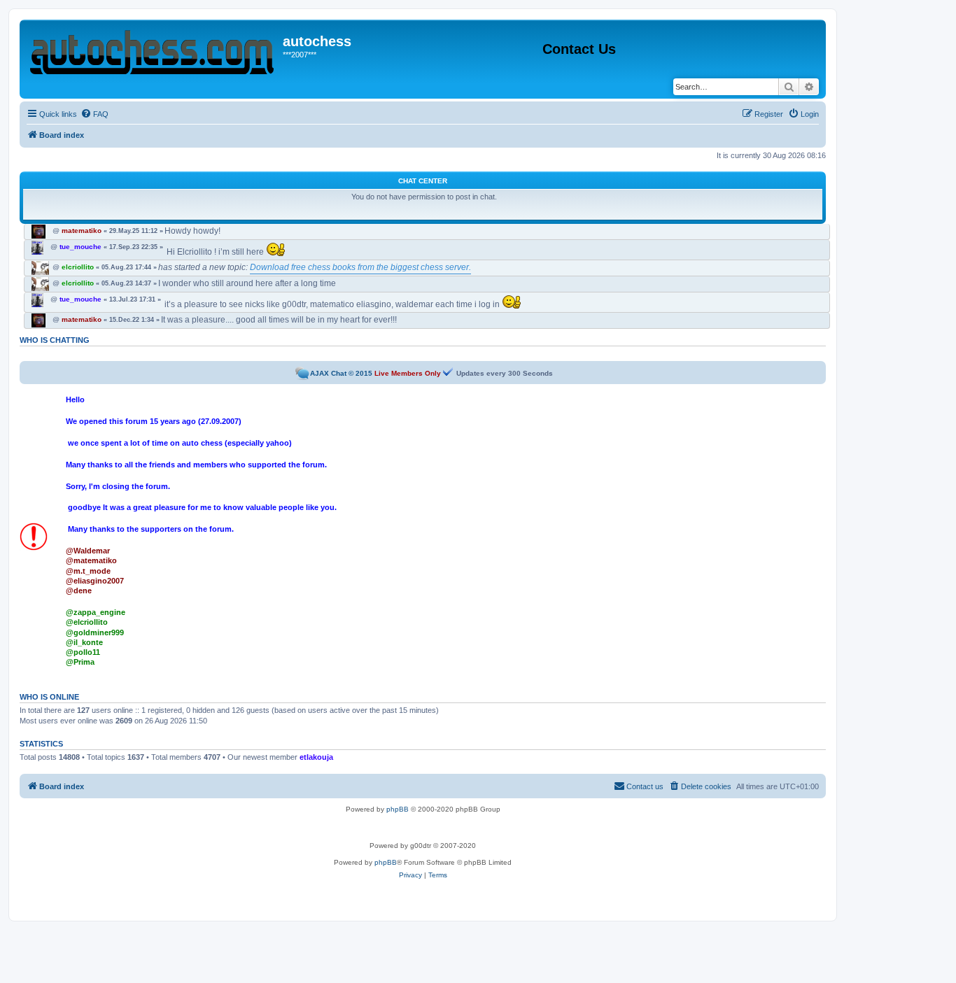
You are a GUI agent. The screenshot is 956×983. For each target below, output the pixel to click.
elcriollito (78, 267)
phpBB (397, 809)
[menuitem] (94, 114)
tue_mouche (80, 246)
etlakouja (316, 757)
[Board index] (153, 49)
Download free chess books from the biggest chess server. (360, 267)
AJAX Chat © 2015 (341, 373)
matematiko (81, 230)
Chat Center (422, 181)
